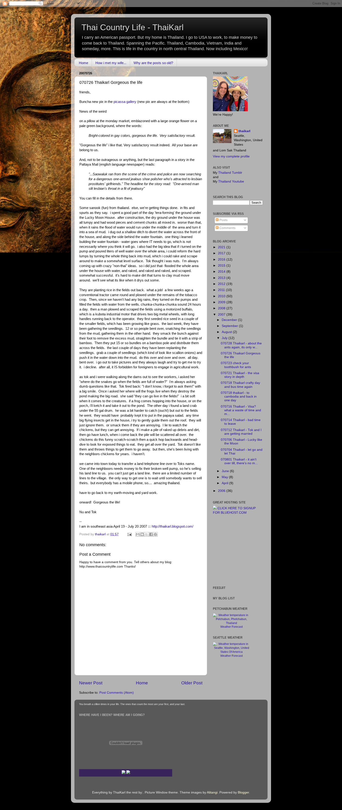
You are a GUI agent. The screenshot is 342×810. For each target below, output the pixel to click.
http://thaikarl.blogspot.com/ (172, 526)
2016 (222, 259)
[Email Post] (129, 534)
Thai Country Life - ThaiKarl (132, 27)
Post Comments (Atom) (116, 692)
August (227, 332)
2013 (222, 278)
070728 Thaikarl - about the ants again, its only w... (241, 345)
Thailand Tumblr (230, 172)
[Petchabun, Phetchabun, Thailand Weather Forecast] (231, 623)
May (225, 477)
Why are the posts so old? (153, 63)
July (225, 338)
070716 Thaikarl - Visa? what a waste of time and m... (241, 410)
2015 (222, 265)
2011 (222, 290)
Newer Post (90, 682)
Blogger (243, 792)
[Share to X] (146, 534)
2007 (222, 314)
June (226, 471)
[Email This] (137, 534)
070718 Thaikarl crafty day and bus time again (240, 384)
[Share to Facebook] (151, 534)
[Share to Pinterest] (155, 534)
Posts (223, 220)
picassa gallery (125, 102)
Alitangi (212, 792)
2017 (222, 253)
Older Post (191, 682)
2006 (222, 491)
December (230, 320)
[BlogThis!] (142, 534)
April (225, 483)
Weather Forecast (231, 626)
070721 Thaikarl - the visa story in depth (240, 375)
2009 (222, 302)
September (230, 326)
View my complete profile (231, 156)
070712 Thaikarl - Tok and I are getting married (241, 431)
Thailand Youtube (231, 181)
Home (83, 63)
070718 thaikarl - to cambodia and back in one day (239, 396)
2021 (222, 247)
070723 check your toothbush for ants (236, 365)
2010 (222, 296)
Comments (226, 228)
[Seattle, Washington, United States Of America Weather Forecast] (231, 651)
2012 (222, 284)
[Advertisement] (227, 550)
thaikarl (244, 131)
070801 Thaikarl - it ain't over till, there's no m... (239, 461)
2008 (222, 308)
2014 (222, 271)
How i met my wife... (110, 63)
